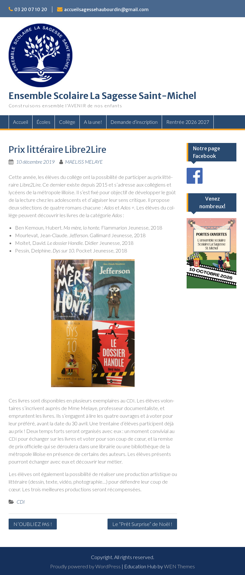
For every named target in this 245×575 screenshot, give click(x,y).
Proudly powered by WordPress (85, 566)
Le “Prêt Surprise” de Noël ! (142, 524)
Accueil (20, 122)
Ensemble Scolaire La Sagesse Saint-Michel (103, 96)
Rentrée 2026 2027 (187, 122)
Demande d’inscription (134, 122)
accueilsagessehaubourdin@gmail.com (106, 9)
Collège (67, 122)
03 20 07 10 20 (30, 9)
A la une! (93, 122)
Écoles (43, 122)
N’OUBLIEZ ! (32, 524)
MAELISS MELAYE (84, 162)
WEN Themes (179, 566)
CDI (21, 502)
